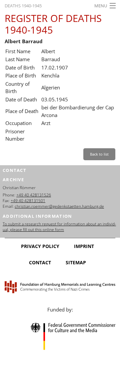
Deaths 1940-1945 (23, 6)
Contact (40, 262)
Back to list (99, 154)
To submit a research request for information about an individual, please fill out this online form (59, 226)
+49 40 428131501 (28, 200)
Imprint (84, 246)
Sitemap (76, 262)
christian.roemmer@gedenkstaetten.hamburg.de (59, 206)
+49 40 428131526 (33, 195)
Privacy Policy (40, 246)
